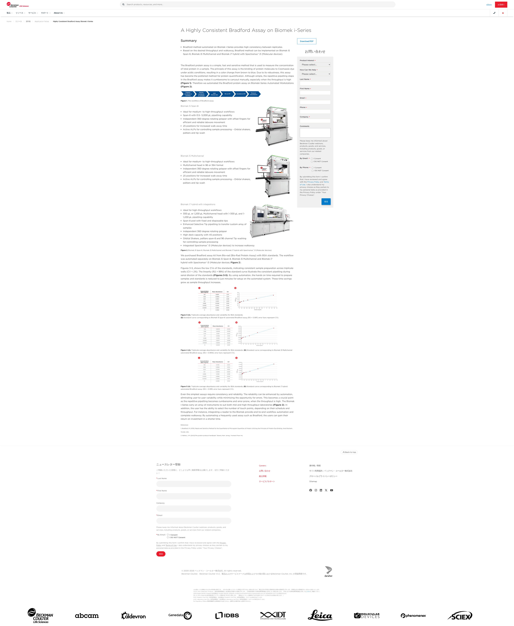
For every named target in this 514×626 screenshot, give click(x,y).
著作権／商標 (315, 466)
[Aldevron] (133, 616)
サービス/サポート (267, 481)
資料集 (28, 21)
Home (9, 21)
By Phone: (305, 167)
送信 (326, 201)
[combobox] (257, 4)
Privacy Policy (313, 182)
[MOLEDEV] (367, 616)
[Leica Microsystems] (320, 616)
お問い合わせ (264, 471)
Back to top (350, 452)
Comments (304, 126)
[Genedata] (180, 616)
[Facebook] (310, 491)
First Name (305, 89)
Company (305, 117)
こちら (308, 591)
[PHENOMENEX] (413, 616)
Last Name (305, 79)
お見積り (501, 5)
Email (303, 98)
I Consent (317, 158)
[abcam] (87, 616)
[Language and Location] (503, 12)
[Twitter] (326, 491)
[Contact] (494, 12)
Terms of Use (171, 545)
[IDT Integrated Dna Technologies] (273, 616)
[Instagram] (316, 491)
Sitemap (313, 481)
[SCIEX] (460, 616)
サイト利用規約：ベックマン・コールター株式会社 (330, 471)
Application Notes (42, 21)
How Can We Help (309, 70)
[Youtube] (331, 491)
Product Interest (307, 60)
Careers (262, 466)
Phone (303, 107)
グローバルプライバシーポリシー (323, 476)
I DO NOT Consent (320, 161)
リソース (18, 21)
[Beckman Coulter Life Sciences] (18, 5)
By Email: (305, 158)
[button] (123, 4)
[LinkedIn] (321, 491)
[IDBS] (227, 616)
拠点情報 (263, 476)
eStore (489, 4)
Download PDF (306, 41)
